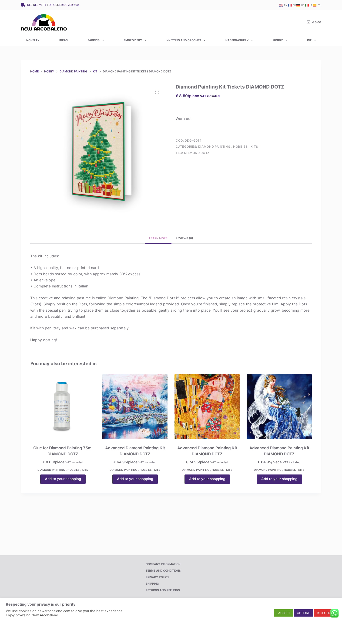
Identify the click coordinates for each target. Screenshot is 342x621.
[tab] (158, 238)
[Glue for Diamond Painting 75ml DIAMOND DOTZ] (62, 406)
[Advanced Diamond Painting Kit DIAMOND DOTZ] (135, 406)
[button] (283, 613)
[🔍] (157, 92)
